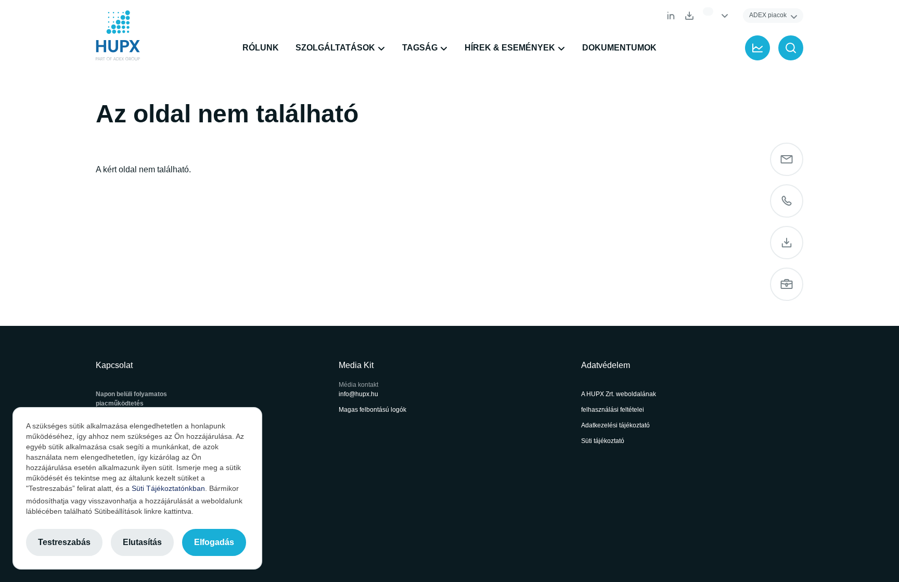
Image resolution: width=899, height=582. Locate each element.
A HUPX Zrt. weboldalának (619, 394)
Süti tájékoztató (602, 441)
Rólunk (260, 47)
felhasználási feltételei (612, 409)
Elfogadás (214, 542)
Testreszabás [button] (64, 542)
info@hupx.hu (358, 394)
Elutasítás (142, 542)
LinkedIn (670, 15)
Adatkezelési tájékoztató (615, 425)
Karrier (786, 284)
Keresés (790, 47)
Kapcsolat (786, 201)
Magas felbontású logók (372, 409)
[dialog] (137, 488)
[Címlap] (118, 35)
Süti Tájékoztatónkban (168, 488)
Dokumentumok (689, 15)
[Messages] (786, 159)
